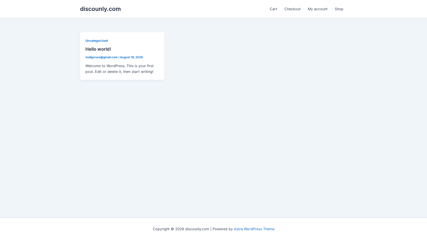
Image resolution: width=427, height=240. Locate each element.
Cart (273, 9)
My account (318, 9)
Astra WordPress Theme (254, 229)
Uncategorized (96, 40)
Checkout (292, 9)
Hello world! (98, 49)
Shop (339, 9)
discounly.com (100, 8)
